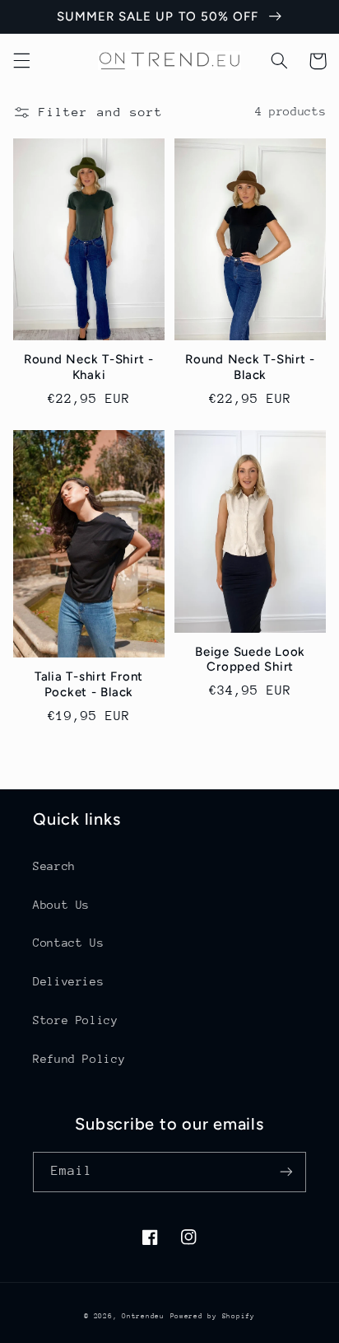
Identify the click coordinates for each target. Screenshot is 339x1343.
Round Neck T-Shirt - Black (250, 367)
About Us (61, 904)
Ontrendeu (143, 1316)
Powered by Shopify (212, 1316)
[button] (21, 61)
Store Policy (75, 1020)
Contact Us (68, 942)
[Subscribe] (286, 1172)
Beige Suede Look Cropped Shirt (250, 659)
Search (54, 866)
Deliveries (68, 981)
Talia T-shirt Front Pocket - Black (89, 684)
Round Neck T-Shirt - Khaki (89, 367)
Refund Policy (79, 1058)
